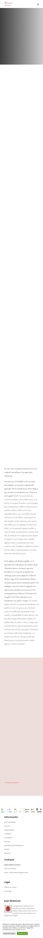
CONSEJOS (7, 834)
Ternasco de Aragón (12, 769)
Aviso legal (7, 891)
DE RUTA (7, 826)
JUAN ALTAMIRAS (10, 822)
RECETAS (7, 842)
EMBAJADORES (9, 830)
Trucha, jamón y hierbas (14, 740)
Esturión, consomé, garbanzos (15, 778)
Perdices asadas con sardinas (15, 721)
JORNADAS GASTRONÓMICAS (14, 845)
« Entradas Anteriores (11, 783)
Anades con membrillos (13, 693)
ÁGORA (6, 849)
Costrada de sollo (11, 712)
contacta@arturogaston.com (18, 872)
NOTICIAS (7, 853)
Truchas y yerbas (11, 702)
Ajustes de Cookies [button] (9, 933)
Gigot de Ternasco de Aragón (15, 731)
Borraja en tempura (12, 750)
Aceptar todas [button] (22, 933)
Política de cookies (10, 887)
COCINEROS (8, 838)
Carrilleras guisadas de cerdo (15, 759)
